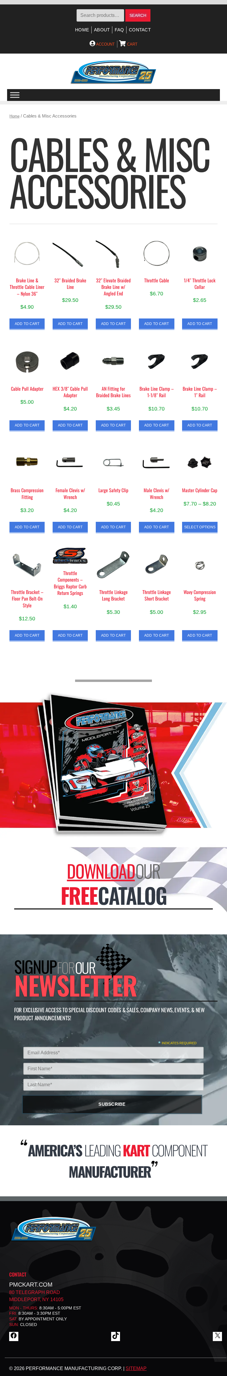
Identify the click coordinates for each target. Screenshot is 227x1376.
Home (82, 30)
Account (105, 44)
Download (101, 870)
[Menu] (15, 95)
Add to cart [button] (27, 324)
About (102, 30)
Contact (140, 30)
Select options (199, 527)
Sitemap (136, 1368)
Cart (131, 44)
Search (137, 15)
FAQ (119, 30)
